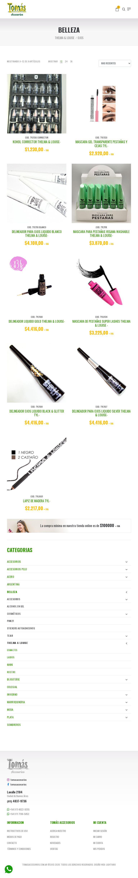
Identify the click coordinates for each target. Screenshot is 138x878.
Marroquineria (16, 702)
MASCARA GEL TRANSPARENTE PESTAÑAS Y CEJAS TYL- (101, 143)
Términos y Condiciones (19, 849)
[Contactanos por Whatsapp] (9, 869)
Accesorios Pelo (17, 569)
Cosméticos (13, 613)
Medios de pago (14, 837)
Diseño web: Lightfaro (105, 864)
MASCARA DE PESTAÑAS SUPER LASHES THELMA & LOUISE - (101, 323)
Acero (10, 577)
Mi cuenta (98, 843)
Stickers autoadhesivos (21, 628)
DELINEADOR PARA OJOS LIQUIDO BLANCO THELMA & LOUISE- (37, 233)
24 (66, 61)
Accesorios (14, 561)
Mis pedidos (99, 849)
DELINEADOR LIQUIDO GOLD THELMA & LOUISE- (37, 321)
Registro (54, 837)
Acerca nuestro (58, 831)
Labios (11, 657)
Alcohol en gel (15, 606)
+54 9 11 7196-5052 (19, 814)
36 (71, 61)
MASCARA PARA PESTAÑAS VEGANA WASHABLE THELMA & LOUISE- (101, 233)
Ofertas (54, 849)
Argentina (13, 584)
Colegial (12, 687)
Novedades (55, 843)
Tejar (10, 635)
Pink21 (10, 621)
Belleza (12, 592)
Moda (10, 709)
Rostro (11, 672)
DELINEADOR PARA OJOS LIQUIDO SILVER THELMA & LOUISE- (101, 413)
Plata (10, 717)
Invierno (12, 694)
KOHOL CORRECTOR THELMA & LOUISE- (37, 141)
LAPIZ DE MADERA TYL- (36, 500)
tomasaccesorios (18, 779)
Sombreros (14, 725)
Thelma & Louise (17, 643)
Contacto (12, 843)
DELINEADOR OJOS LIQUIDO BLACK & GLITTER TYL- (37, 413)
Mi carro (97, 837)
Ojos (10, 664)
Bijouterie (13, 679)
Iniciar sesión (100, 831)
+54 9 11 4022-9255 (19, 809)
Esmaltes (12, 650)
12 (61, 61)
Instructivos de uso (17, 831)
